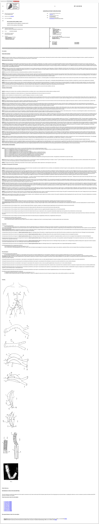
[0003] (10, 501)
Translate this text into (3, 1)
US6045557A (6, 505)
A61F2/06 (51, 14)
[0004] (10, 510)
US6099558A (6, 507)
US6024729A (6, 504)
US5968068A (6, 502)
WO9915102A (6, 510)
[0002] (65, 518)
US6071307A (6, 506)
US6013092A (6, 503)
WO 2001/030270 (52, 18)
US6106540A (6, 508)
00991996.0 (12, 16)
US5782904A (6, 501)
